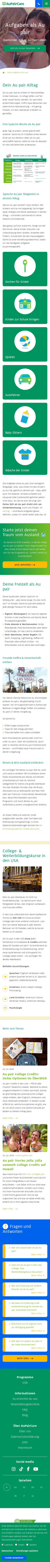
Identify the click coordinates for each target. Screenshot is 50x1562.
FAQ (25, 1409)
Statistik (33, 1545)
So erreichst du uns (25, 1398)
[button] (25, 1251)
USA (25, 1382)
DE (24, 1487)
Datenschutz (7, 1551)
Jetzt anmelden (23, 564)
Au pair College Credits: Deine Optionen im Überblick (25, 1076)
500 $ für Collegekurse (33, 1174)
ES (41, 1487)
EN (33, 1487)
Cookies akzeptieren (14, 1558)
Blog (25, 1415)
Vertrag (6, 511)
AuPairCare (5, 72)
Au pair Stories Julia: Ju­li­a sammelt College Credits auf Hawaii (24, 1165)
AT (7, 1487)
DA (15, 1487)
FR (15, 1496)
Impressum (25, 1447)
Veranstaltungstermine (25, 1404)
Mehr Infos (8, 1118)
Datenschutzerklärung (25, 1436)
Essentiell (9, 1545)
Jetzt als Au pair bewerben (22, 48)
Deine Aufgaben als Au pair (17, 72)
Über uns (25, 1431)
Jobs (25, 1442)
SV (33, 1496)
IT (24, 1496)
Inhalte (21, 1545)
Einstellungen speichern (27, 1551)
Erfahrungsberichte (24, 1155)
